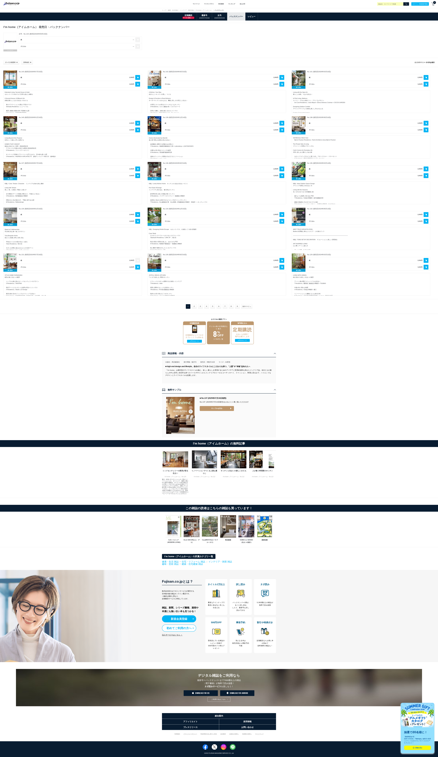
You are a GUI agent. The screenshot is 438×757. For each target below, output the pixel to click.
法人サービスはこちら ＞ (172, 635)
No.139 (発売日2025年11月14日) (174, 117)
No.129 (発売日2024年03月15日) (319, 254)
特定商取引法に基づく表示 (209, 734)
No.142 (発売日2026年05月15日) (175, 72)
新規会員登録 (179, 618)
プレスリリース (190, 727)
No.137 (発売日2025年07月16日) (31, 163)
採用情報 (247, 721)
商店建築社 (176, 362)
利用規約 (177, 734)
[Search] (406, 4)
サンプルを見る (216, 408)
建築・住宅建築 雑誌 (192, 564)
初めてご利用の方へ (179, 628)
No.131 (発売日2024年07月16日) (31, 254)
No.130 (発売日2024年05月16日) (175, 254)
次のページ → (246, 306)
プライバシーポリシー (190, 734)
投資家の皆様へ (247, 734)
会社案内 (223, 734)
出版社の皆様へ (234, 734)
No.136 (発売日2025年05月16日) (175, 163)
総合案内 (219, 716)
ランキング (231, 4)
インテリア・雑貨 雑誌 (187, 10)
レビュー (252, 16)
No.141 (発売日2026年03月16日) (319, 72)
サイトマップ (259, 734)
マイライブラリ (209, 4)
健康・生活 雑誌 (173, 10)
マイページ (196, 4)
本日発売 (221, 4)
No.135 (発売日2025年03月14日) (319, 163)
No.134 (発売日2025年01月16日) (31, 209)
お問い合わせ (247, 727)
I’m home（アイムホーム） (204, 10)
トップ (164, 10)
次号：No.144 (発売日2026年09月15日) (33, 34)
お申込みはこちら (194, 341)
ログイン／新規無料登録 (420, 4)
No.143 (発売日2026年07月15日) (31, 72)
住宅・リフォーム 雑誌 (193, 561)
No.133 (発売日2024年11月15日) (174, 209)
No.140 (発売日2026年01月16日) (31, 117)
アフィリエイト (190, 721)
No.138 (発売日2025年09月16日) (319, 117)
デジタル (23, 46)
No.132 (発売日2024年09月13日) (319, 209)
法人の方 (242, 4)
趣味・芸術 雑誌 (170, 564)
